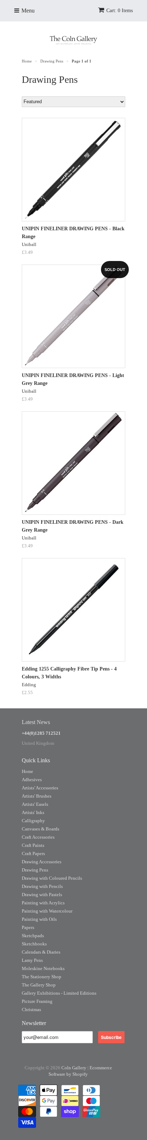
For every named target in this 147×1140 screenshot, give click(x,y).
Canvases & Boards (40, 829)
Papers (28, 927)
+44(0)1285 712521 (41, 733)
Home (27, 771)
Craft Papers (33, 853)
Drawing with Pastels (42, 894)
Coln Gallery (73, 1067)
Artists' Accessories (40, 787)
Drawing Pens (35, 870)
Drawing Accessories (41, 861)
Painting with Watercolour (47, 911)
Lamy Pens (32, 960)
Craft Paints (33, 845)
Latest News (36, 722)
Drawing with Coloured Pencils (52, 878)
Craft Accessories (38, 837)
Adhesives (32, 779)
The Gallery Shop (39, 985)
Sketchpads (33, 935)
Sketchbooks (34, 943)
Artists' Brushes (36, 796)
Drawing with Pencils (42, 886)
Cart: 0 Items (119, 10)
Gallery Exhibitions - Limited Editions (59, 993)
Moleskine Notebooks (43, 968)
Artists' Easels (35, 804)
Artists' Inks (33, 812)
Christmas (31, 1009)
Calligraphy (33, 820)
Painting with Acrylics (43, 902)
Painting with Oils (39, 919)
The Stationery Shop (41, 976)
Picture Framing (37, 1001)
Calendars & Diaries (41, 952)
